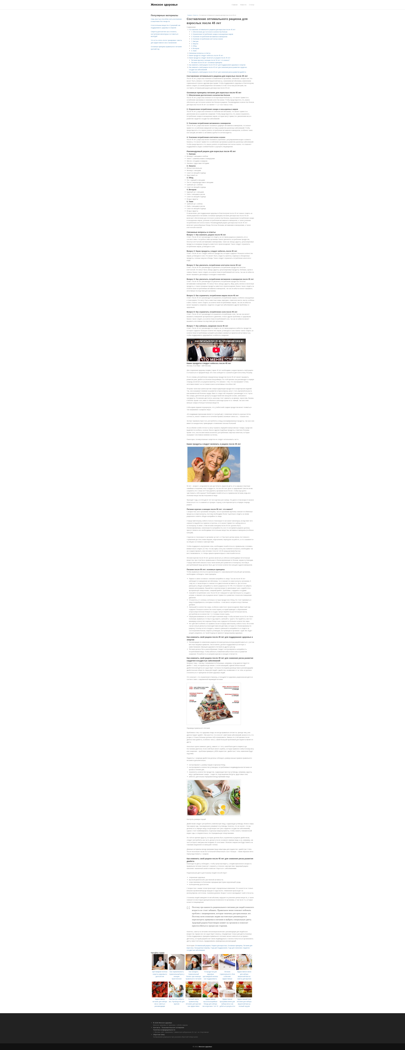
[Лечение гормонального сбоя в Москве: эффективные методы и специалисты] (227, 969)
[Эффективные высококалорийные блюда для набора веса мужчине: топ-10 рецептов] (210, 997)
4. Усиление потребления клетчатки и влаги (207, 39)
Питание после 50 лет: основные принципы (206, 63)
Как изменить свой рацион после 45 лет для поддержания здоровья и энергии (217, 65)
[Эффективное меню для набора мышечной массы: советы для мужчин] (244, 969)
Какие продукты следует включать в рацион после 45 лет (209, 58)
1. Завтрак (194, 41)
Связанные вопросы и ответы (199, 53)
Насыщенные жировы (202, 948)
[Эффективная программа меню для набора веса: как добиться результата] (227, 997)
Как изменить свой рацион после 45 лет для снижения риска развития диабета (217, 72)
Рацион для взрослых (219, 946)
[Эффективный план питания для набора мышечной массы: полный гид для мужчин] (244, 997)
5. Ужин (193, 51)
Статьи (251, 5)
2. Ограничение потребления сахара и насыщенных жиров (212, 34)
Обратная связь (159, 1035)
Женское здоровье (164, 4)
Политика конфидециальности (164, 1030)
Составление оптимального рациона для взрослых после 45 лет (212, 29)
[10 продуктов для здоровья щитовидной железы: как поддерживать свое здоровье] (210, 969)
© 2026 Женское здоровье (162, 1023)
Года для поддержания (219, 948)
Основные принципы (235, 946)
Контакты (156, 1027)
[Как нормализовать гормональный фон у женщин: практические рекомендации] (177, 969)
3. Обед (193, 46)
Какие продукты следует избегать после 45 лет (206, 55)
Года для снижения (235, 948)
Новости (243, 5)
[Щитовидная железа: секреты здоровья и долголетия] (160, 969)
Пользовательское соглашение (172, 1027)
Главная (235, 5)
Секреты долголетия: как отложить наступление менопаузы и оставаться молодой (164, 34)
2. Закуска (194, 44)
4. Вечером (195, 48)
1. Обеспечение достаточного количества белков (209, 32)
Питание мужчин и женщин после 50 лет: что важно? (210, 60)
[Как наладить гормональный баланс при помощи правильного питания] (193, 969)
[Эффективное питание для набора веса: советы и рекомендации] (160, 997)
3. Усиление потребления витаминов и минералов (209, 37)
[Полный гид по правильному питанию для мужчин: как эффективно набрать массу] (193, 997)
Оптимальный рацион (203, 946)
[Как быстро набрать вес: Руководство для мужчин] (177, 997)
